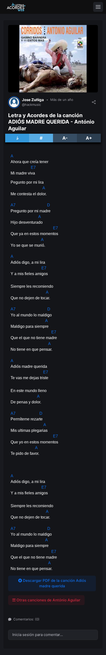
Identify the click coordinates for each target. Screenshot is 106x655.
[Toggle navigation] (98, 7)
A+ (89, 138)
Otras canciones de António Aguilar (48, 600)
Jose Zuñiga (33, 100)
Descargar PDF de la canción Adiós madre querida (54, 583)
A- (65, 138)
